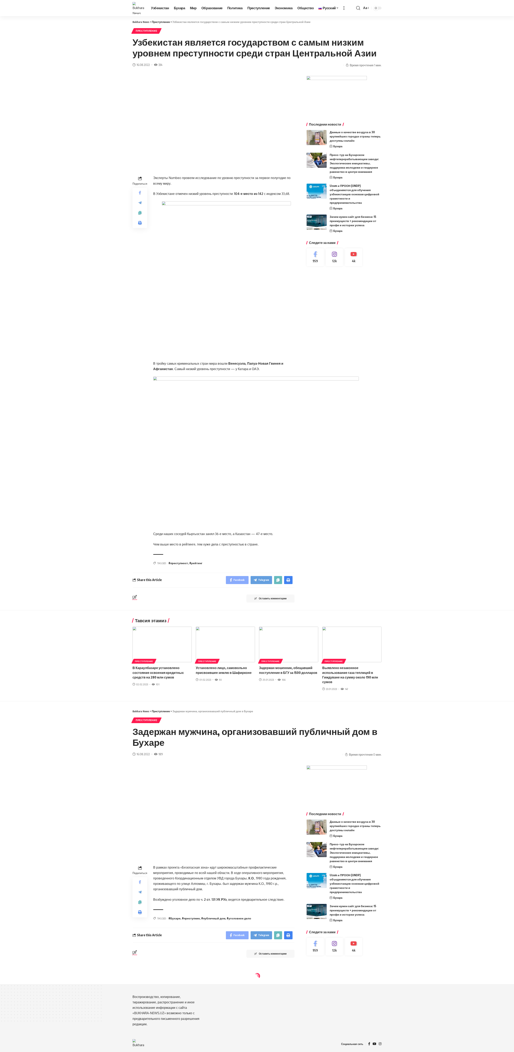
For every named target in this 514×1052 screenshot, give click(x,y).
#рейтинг (195, 563)
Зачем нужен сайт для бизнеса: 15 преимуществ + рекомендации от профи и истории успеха (353, 221)
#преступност (178, 563)
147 (346, 689)
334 (160, 65)
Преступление (146, 30)
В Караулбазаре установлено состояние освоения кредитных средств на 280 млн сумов (158, 672)
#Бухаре (174, 918)
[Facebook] (315, 257)
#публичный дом (213, 918)
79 (159, 1008)
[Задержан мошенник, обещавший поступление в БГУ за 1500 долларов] (288, 644)
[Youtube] (353, 257)
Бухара (337, 146)
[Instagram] (334, 257)
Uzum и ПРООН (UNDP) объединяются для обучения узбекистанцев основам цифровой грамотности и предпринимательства (354, 194)
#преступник (191, 918)
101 (157, 684)
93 (220, 679)
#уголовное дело (239, 918)
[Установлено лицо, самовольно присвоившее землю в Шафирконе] (225, 644)
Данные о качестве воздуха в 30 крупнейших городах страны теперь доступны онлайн (355, 136)
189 (160, 754)
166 (284, 679)
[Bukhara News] (139, 8)
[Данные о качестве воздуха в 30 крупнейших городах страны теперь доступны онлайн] (317, 137)
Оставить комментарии (273, 598)
